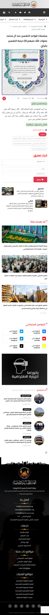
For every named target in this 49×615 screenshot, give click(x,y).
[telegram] (22, 606)
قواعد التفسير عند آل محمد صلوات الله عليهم (30, 138)
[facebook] (29, 12)
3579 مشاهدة (27, 98)
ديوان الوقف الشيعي (24, 561)
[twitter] (25, 12)
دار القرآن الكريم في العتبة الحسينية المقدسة (30, 143)
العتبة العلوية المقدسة (24, 580)
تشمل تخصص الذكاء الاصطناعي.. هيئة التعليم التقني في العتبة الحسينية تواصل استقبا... (17, 428)
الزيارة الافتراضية (24, 538)
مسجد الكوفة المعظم (24, 597)
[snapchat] (16, 606)
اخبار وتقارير (27, 409)
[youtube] (20, 12)
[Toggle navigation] (44, 12)
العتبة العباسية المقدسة (24, 594)
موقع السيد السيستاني (25, 558)
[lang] (4, 12)
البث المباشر (24, 535)
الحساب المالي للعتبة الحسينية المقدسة (24, 519)
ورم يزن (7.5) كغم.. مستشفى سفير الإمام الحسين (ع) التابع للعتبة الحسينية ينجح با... (18, 441)
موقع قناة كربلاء (24, 568)
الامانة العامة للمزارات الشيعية (24, 564)
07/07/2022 (41, 98)
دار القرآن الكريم (38, 129)
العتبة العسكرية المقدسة (24, 590)
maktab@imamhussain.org (24, 509)
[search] (9, 12)
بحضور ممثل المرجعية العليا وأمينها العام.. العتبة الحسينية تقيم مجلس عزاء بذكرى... (17, 399)
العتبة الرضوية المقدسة (24, 587)
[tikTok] (10, 606)
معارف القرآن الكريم (20, 26)
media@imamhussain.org (24, 513)
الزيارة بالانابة (24, 532)
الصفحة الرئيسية (37, 26)
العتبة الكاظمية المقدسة (24, 584)
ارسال (39, 179)
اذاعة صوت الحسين (24, 545)
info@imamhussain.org (24, 506)
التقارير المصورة (26, 396)
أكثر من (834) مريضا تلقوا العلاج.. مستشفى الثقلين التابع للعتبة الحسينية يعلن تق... (17, 413)
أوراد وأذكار (24, 542)
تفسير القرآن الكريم (38, 29)
